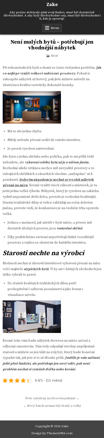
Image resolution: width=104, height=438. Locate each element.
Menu (55, 28)
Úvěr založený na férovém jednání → (52, 398)
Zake (52, 5)
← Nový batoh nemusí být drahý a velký (52, 406)
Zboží (54, 56)
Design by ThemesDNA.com (52, 433)
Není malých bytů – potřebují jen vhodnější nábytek (52, 45)
